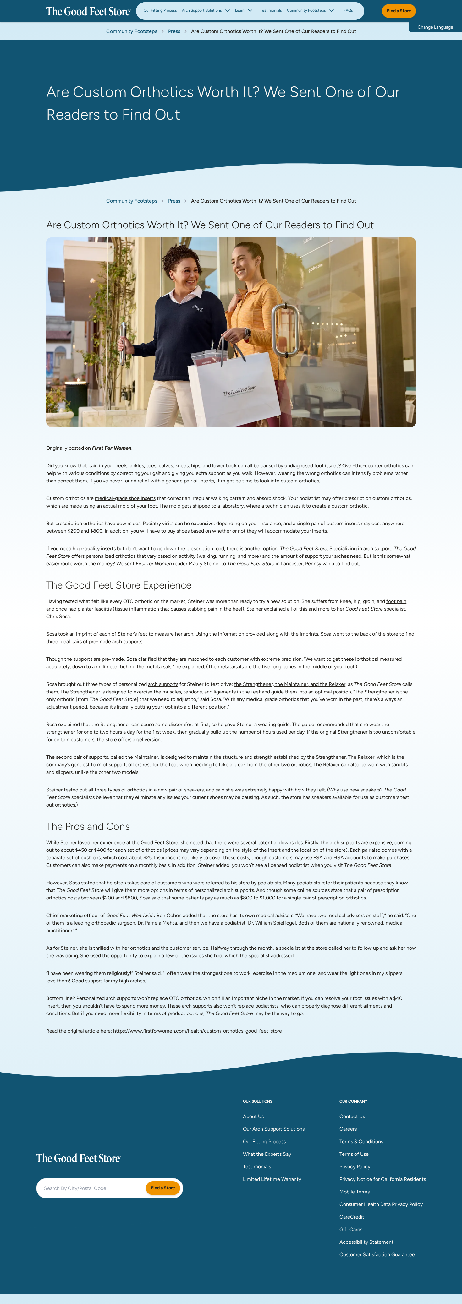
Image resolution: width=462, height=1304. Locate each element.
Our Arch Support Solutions (274, 1129)
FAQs (348, 10)
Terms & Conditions (361, 1141)
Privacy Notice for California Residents (382, 1179)
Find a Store (399, 11)
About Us (253, 1116)
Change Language (435, 27)
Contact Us (352, 1116)
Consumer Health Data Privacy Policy (381, 1204)
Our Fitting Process (160, 10)
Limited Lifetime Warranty (272, 1179)
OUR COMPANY (353, 1101)
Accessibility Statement (366, 1242)
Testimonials (271, 10)
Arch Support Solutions (202, 10)
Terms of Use (354, 1154)
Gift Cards (350, 1229)
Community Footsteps (306, 10)
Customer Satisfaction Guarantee (377, 1255)
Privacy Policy (354, 1167)
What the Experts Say (267, 1154)
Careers (348, 1129)
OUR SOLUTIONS (257, 1101)
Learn (240, 10)
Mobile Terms (354, 1192)
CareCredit (351, 1217)
